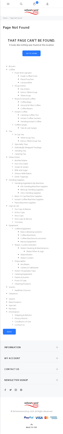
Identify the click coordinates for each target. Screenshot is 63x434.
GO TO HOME (31, 53)
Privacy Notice (21, 318)
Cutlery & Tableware (29, 267)
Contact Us (20, 325)
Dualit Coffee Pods (29, 76)
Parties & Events (22, 277)
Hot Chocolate (21, 164)
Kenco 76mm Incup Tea (31, 141)
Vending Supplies (16, 180)
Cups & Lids (14, 206)
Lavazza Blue (26, 82)
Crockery (19, 222)
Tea (10, 131)
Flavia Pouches (27, 79)
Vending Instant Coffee (31, 121)
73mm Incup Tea (27, 138)
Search (12, 299)
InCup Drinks (20, 86)
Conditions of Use (23, 321)
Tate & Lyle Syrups (29, 128)
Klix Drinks (25, 89)
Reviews (12, 308)
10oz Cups (19, 216)
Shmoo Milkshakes (23, 173)
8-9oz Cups (20, 212)
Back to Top (31, 427)
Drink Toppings (21, 177)
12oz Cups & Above (23, 219)
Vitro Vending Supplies (31, 193)
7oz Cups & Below (23, 209)
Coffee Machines (28, 235)
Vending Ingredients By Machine (29, 183)
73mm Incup (26, 95)
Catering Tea (20, 154)
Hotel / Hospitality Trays (25, 271)
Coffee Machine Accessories (33, 238)
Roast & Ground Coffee (25, 99)
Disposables (20, 261)
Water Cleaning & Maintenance (34, 248)
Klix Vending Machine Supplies (34, 186)
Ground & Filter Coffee (31, 105)
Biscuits (12, 66)
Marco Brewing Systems (31, 232)
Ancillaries (25, 264)
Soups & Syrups (21, 167)
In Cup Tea (19, 134)
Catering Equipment (23, 274)
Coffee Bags (26, 102)
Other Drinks (14, 157)
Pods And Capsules (23, 73)
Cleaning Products (23, 284)
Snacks (12, 287)
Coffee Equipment (23, 229)
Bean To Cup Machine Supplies (28, 196)
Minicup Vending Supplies (32, 190)
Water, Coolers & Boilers (25, 245)
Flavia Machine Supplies (25, 203)
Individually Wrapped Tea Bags (28, 147)
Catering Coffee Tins (30, 115)
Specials (12, 305)
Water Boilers (26, 254)
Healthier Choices (22, 290)
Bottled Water (21, 160)
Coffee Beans (27, 108)
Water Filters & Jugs (35, 251)
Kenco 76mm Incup (29, 92)
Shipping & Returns (23, 315)
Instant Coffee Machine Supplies (29, 199)
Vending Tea (20, 151)
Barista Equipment (28, 241)
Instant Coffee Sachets (31, 118)
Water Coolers (27, 258)
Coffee (12, 69)
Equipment (13, 225)
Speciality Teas (21, 144)
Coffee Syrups (21, 125)
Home (5, 18)
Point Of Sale (20, 280)
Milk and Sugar (21, 170)
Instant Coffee (21, 112)
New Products (15, 302)
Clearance (13, 293)
